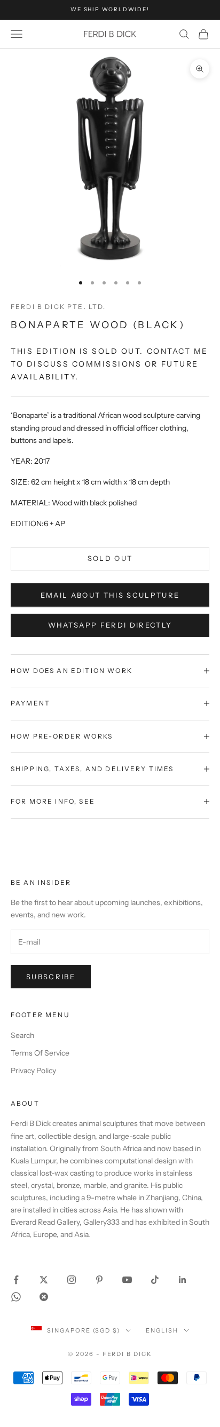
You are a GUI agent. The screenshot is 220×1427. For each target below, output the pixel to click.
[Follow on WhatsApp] (16, 1296)
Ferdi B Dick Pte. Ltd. (58, 307)
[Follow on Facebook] (16, 1279)
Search (22, 1035)
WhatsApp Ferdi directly (110, 625)
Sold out (110, 558)
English (162, 1330)
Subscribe (50, 976)
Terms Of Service (40, 1053)
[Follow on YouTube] (127, 1279)
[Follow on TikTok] (155, 1279)
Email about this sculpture (110, 595)
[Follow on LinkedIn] (182, 1279)
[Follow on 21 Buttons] (43, 1296)
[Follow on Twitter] (43, 1279)
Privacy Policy (33, 1070)
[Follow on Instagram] (71, 1279)
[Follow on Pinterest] (99, 1279)
